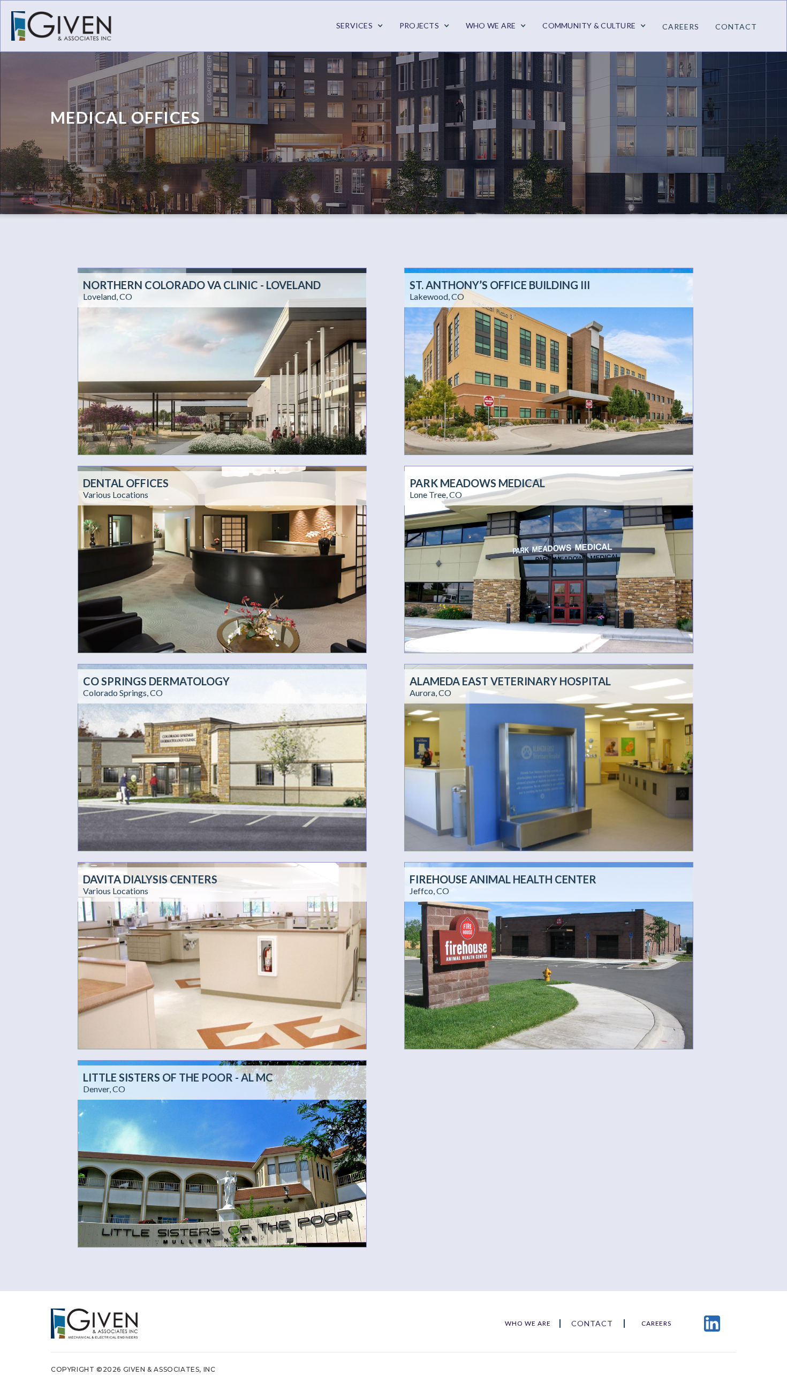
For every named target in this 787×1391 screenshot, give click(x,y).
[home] (67, 26)
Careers (680, 26)
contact (736, 26)
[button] (360, 26)
